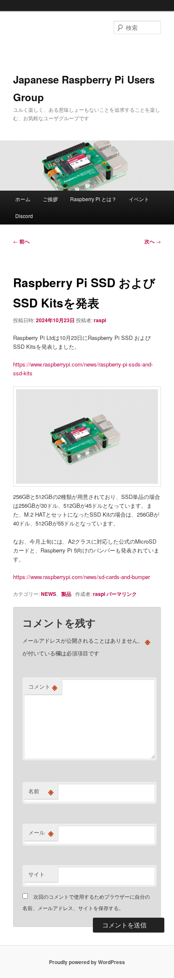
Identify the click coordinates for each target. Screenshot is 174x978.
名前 (41, 791)
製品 (66, 594)
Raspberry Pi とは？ (93, 198)
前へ (21, 241)
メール (41, 832)
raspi (100, 320)
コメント (42, 686)
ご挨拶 (50, 198)
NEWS (48, 594)
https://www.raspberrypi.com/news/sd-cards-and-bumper (81, 577)
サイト (36, 874)
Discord (24, 215)
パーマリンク (121, 594)
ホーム (22, 198)
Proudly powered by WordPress (87, 962)
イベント (139, 198)
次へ (152, 241)
